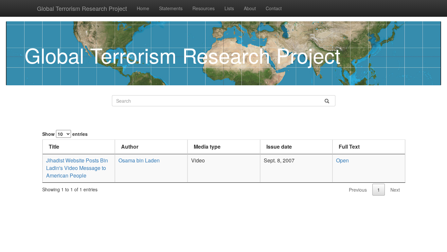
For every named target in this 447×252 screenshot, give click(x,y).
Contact (274, 8)
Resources (203, 8)
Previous (358, 189)
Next (395, 189)
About (250, 8)
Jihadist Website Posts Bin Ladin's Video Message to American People (77, 168)
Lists (229, 8)
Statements (171, 8)
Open (342, 160)
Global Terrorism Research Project (82, 8)
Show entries (65, 134)
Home (143, 8)
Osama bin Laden (139, 160)
